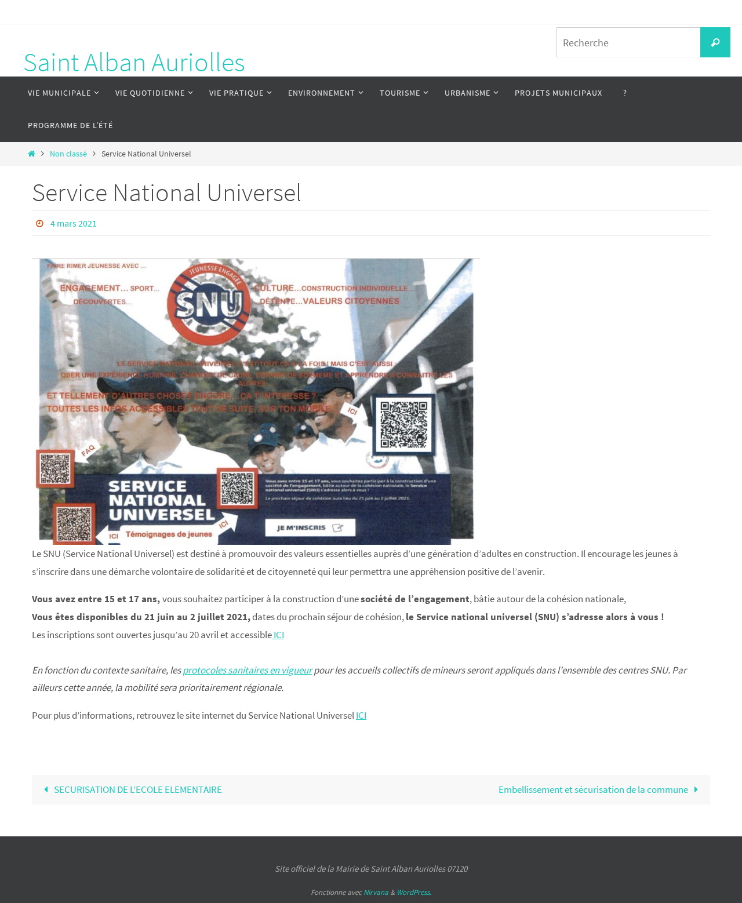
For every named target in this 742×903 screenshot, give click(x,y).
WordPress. (414, 892)
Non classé (68, 154)
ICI (278, 634)
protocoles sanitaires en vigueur (247, 670)
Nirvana (375, 892)
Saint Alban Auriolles (134, 62)
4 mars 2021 (73, 223)
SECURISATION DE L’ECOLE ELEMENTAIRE (137, 789)
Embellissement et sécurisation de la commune (594, 789)
